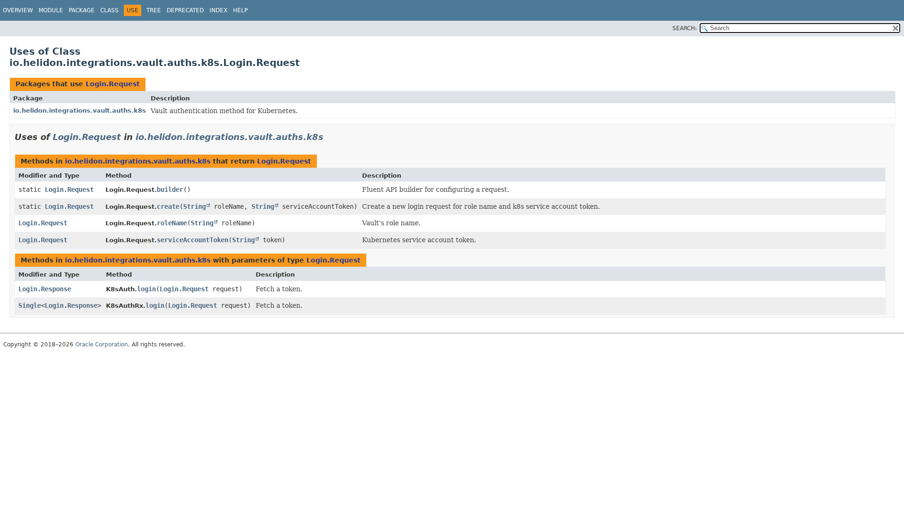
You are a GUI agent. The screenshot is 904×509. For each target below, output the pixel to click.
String (194, 206)
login (146, 289)
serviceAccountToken (192, 240)
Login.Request (113, 84)
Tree (153, 10)
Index (218, 10)
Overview (18, 10)
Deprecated (185, 10)
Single (29, 305)
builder (170, 189)
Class (109, 10)
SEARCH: (684, 28)
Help (240, 10)
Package (82, 10)
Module (51, 10)
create (168, 206)
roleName (172, 223)
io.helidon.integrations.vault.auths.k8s (79, 110)
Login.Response (44, 289)
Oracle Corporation (101, 344)
